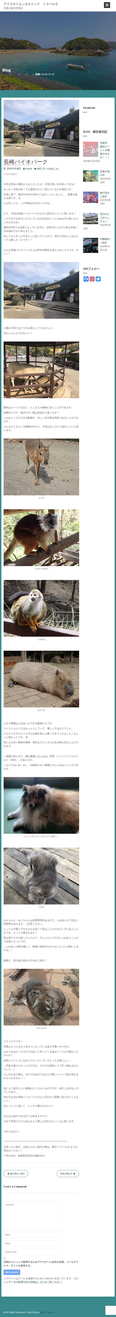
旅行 (39, 168)
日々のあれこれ (51, 168)
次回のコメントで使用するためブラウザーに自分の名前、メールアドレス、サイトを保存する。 (41, 1263)
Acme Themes (47, 1312)
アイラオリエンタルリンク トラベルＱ (31, 4)
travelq (28, 168)
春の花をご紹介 (17, 1173)
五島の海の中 (66, 1173)
